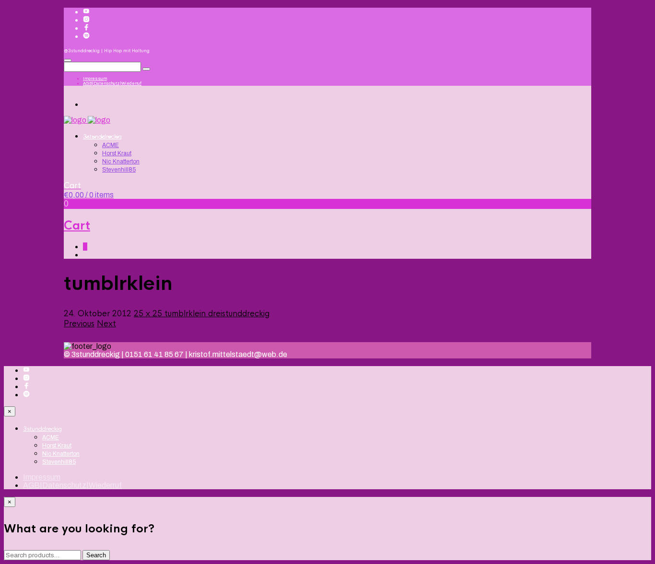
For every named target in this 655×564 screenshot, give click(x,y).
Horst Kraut (116, 153)
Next (106, 324)
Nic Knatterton (121, 161)
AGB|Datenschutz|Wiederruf (112, 83)
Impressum (95, 78)
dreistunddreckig (238, 314)
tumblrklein (186, 314)
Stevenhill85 (119, 169)
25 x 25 (149, 314)
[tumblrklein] (70, 338)
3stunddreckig (102, 136)
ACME (110, 145)
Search (96, 555)
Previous (79, 324)
